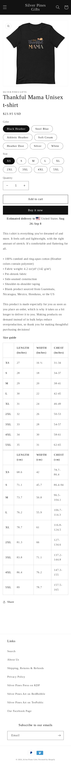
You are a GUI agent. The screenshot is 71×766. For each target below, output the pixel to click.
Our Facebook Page (19, 711)
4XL (41, 169)
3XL (25, 169)
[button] (5, 7)
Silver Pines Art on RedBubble (26, 693)
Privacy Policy (16, 676)
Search (11, 651)
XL (58, 160)
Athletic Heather (18, 137)
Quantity (7, 178)
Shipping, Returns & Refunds (25, 668)
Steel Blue (42, 128)
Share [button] (10, 601)
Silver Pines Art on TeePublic (25, 702)
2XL (10, 169)
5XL (56, 169)
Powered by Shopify (46, 760)
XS (9, 160)
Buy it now (35, 210)
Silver (38, 145)
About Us (13, 659)
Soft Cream (45, 137)
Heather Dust (15, 145)
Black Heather (16, 128)
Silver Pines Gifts (30, 760)
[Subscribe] (59, 735)
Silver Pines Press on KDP (23, 685)
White (55, 145)
